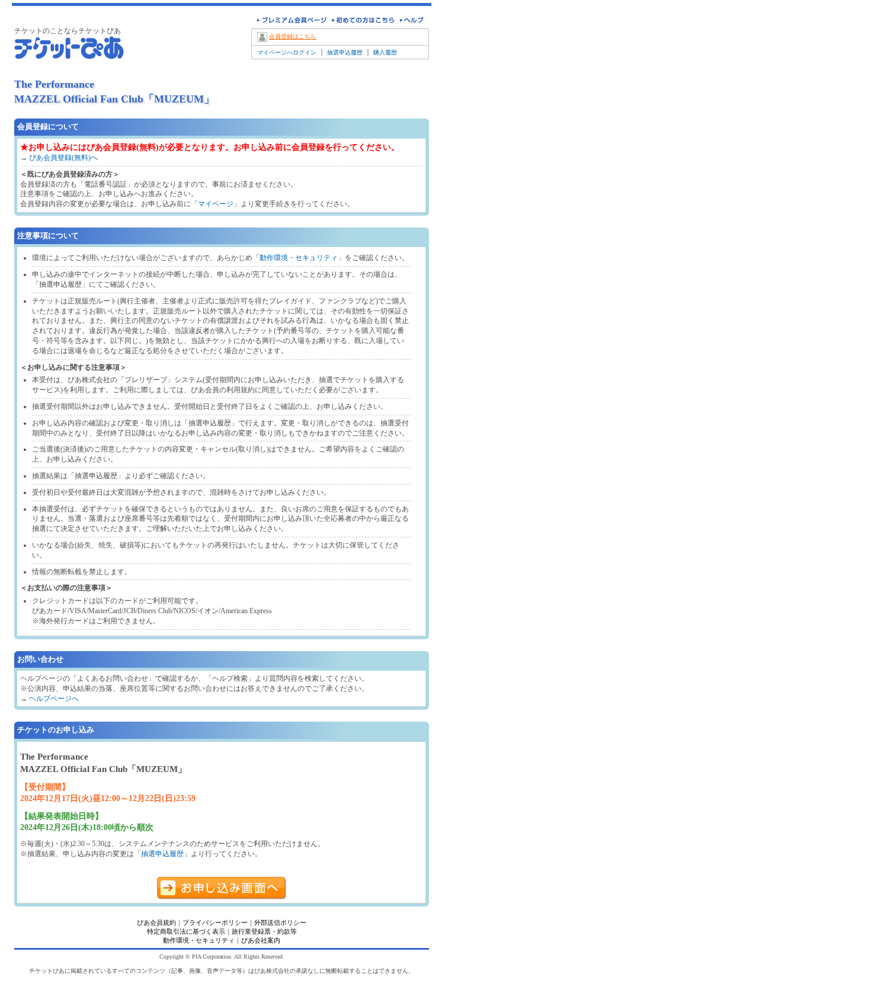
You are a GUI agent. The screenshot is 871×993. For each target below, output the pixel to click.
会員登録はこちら (292, 36)
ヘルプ (412, 21)
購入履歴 (385, 52)
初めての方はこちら (361, 21)
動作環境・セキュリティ (299, 258)
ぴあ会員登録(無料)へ (63, 157)
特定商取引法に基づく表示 (186, 931)
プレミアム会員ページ (289, 21)
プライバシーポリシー (215, 922)
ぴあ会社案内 (260, 940)
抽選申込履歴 (345, 52)
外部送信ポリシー (280, 922)
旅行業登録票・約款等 (264, 931)
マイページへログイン (286, 52)
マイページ (215, 204)
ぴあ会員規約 (156, 922)
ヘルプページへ (54, 698)
